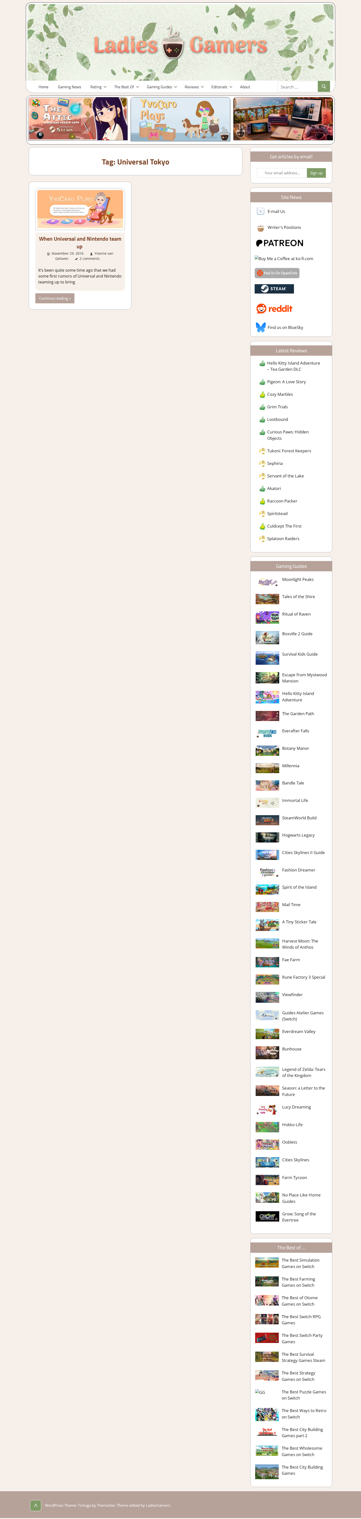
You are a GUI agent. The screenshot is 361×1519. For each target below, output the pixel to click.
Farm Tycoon (294, 1177)
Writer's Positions (284, 227)
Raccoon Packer (282, 501)
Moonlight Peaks (298, 579)
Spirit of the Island (299, 887)
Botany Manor (295, 748)
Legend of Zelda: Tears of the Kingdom (303, 1072)
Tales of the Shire (298, 596)
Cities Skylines (295, 1160)
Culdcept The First (284, 526)
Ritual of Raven (296, 614)
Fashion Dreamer (298, 870)
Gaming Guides (159, 87)
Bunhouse (292, 1049)
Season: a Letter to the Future (303, 1091)
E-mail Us (276, 211)
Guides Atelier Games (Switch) (303, 1016)
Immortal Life (295, 800)
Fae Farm (291, 959)
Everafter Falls (295, 731)
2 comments (90, 258)
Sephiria (275, 463)
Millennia (290, 765)
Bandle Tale (293, 783)
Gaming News (69, 87)
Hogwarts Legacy (298, 835)
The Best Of (124, 87)
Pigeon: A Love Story (286, 381)
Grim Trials (277, 407)
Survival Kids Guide (300, 654)
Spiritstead (277, 513)
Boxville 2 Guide (297, 633)
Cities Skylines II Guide (303, 852)
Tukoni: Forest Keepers (289, 451)
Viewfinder (292, 994)
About (245, 87)
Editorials (219, 87)
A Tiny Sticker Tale (299, 922)
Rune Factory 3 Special (303, 977)
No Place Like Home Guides (301, 1198)
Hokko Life (292, 1124)
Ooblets (289, 1142)
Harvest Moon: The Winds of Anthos (300, 944)
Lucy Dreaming (296, 1107)
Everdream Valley (299, 1031)
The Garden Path (298, 713)
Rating (95, 87)
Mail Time (291, 904)
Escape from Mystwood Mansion (304, 678)
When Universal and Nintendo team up (80, 243)
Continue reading (53, 298)
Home (43, 87)
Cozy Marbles (280, 394)
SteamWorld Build (299, 818)
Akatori (274, 488)
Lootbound (277, 419)
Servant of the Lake (285, 476)
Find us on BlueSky (285, 327)
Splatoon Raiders (283, 538)
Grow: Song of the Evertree (299, 1217)
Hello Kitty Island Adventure (298, 697)
